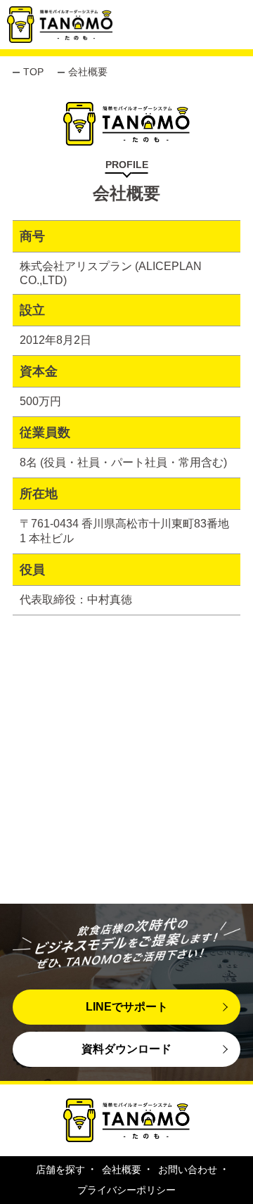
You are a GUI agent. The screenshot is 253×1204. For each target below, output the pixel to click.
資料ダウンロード (126, 1049)
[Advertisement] (126, 777)
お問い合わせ (187, 1169)
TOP (33, 71)
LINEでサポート (127, 1007)
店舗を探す (60, 1169)
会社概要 (121, 1169)
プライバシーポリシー (126, 1190)
